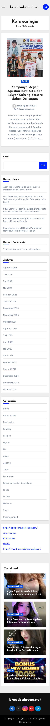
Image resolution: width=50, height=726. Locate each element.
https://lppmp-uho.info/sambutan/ (20, 528)
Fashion (7, 436)
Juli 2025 (8, 335)
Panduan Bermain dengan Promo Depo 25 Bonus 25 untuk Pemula (24, 678)
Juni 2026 (8, 281)
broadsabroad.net (24, 7)
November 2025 (11, 315)
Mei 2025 (7, 349)
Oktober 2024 (10, 389)
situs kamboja (10, 533)
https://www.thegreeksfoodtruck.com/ (22, 549)
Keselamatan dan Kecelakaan (17, 483)
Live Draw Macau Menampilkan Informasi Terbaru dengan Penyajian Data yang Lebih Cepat (24, 199)
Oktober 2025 (10, 322)
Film (5, 449)
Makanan (7, 503)
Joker (6, 469)
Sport (6, 510)
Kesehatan (8, 476)
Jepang (7, 463)
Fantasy (7, 429)
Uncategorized (10, 517)
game (6, 456)
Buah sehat (9, 422)
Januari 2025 (9, 369)
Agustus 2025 (10, 328)
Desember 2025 (11, 308)
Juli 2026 (8, 274)
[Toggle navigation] (3, 6)
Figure (6, 442)
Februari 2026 (10, 295)
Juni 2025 (8, 342)
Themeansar (25, 722)
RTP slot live (9, 538)
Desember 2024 (11, 376)
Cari (6, 156)
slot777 (6, 543)
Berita (25, 81)
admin (19, 106)
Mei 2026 (7, 288)
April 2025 (8, 355)
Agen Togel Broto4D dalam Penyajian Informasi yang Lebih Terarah (24, 594)
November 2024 (11, 383)
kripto (6, 490)
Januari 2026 (10, 301)
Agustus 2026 (10, 268)
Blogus (39, 718)
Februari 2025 (10, 362)
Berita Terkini (9, 415)
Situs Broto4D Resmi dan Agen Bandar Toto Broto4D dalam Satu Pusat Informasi (24, 650)
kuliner (6, 496)
